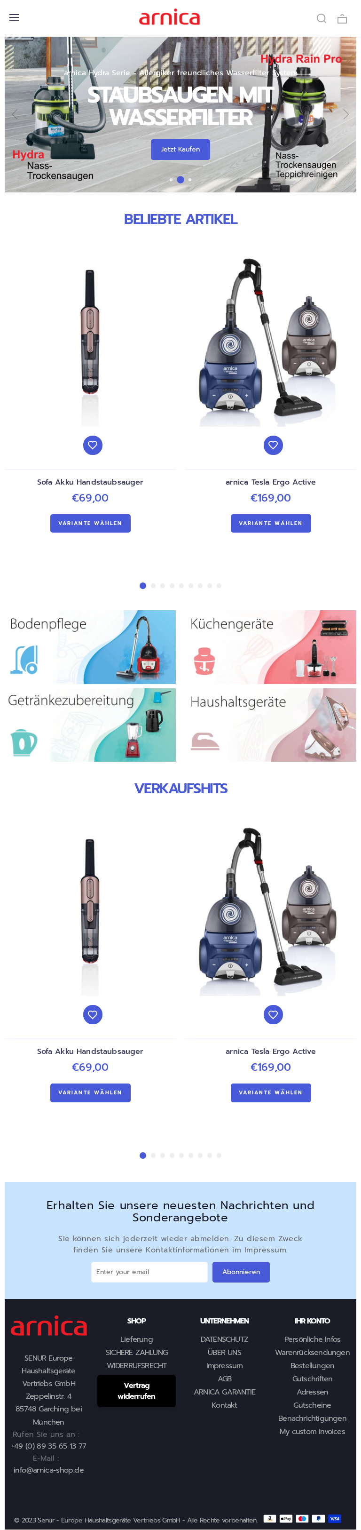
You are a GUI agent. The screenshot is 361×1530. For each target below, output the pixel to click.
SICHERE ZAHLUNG (136, 1352)
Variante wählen (90, 523)
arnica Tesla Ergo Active (271, 482)
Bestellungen (312, 1365)
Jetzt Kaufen (180, 149)
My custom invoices (312, 1431)
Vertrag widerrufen (136, 1391)
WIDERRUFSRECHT (137, 1365)
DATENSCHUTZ (224, 1339)
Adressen (313, 1392)
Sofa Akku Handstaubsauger (90, 482)
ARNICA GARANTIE (224, 1392)
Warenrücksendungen (312, 1352)
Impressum (224, 1365)
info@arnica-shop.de (49, 1470)
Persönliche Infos (312, 1339)
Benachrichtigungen (312, 1418)
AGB (225, 1379)
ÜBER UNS (224, 1352)
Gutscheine (312, 1405)
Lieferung (136, 1339)
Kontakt (224, 1405)
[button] (171, 179)
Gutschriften (312, 1379)
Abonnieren (241, 1272)
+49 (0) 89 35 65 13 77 (48, 1446)
